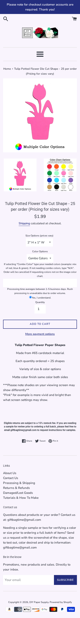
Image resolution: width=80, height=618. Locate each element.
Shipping (24, 223)
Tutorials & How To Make (21, 498)
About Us (9, 473)
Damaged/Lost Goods (18, 493)
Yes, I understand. (41, 297)
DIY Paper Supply (38, 602)
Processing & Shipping (19, 483)
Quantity (40, 302)
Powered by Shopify (61, 602)
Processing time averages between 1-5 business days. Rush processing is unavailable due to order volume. (40, 291)
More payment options (40, 334)
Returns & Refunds (16, 488)
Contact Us (10, 478)
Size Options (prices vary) (39, 235)
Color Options (40, 251)
